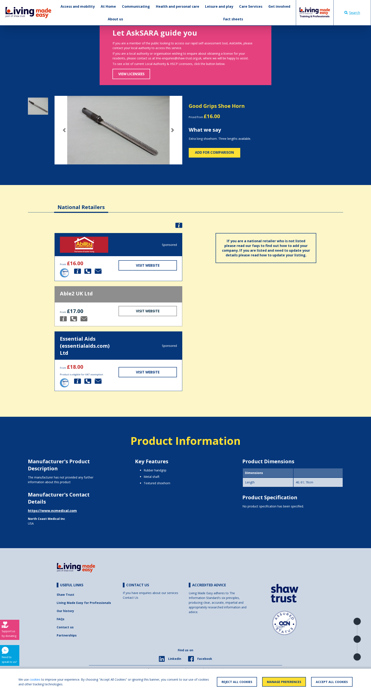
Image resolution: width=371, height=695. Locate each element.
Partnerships (67, 635)
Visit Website (148, 265)
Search (354, 12)
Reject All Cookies (237, 682)
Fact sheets (233, 19)
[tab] (81, 203)
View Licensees (131, 74)
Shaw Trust (65, 595)
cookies (35, 679)
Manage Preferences (284, 682)
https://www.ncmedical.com (52, 510)
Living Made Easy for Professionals (84, 603)
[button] (64, 130)
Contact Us (130, 598)
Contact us (65, 627)
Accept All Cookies (332, 682)
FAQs (60, 619)
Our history (65, 611)
